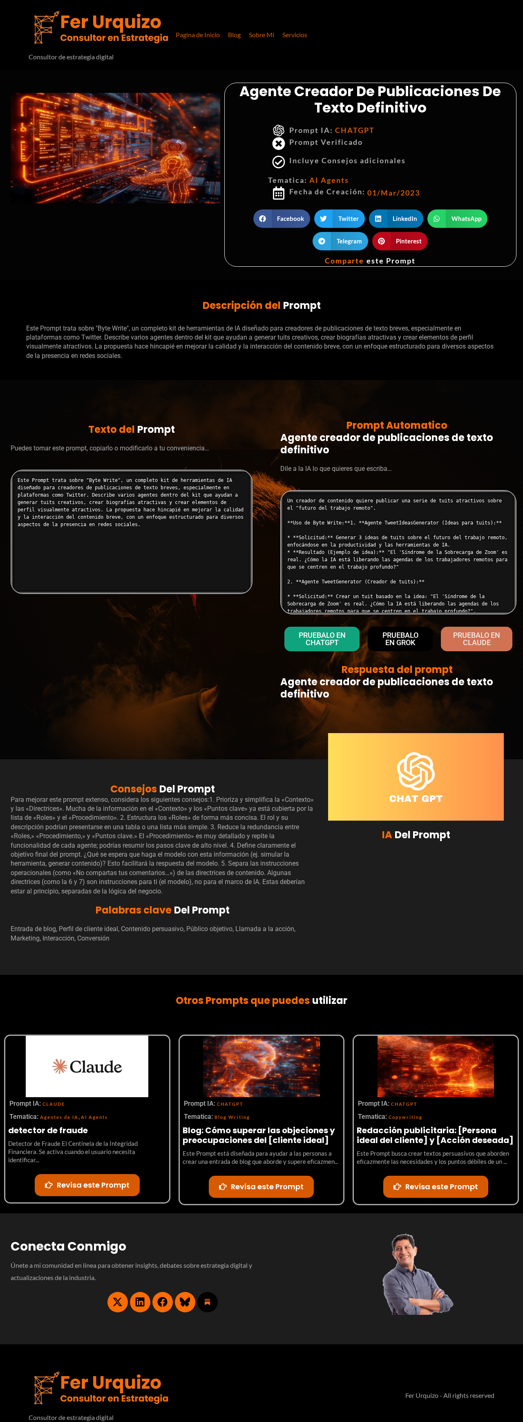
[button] (294, 35)
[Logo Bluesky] (185, 1302)
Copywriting (405, 1117)
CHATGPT (355, 130)
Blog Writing (232, 1117)
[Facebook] (162, 1302)
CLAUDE (53, 1104)
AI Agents (329, 180)
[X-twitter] (117, 1302)
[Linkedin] (140, 1302)
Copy (240, 478)
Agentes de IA (59, 1117)
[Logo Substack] (207, 1302)
